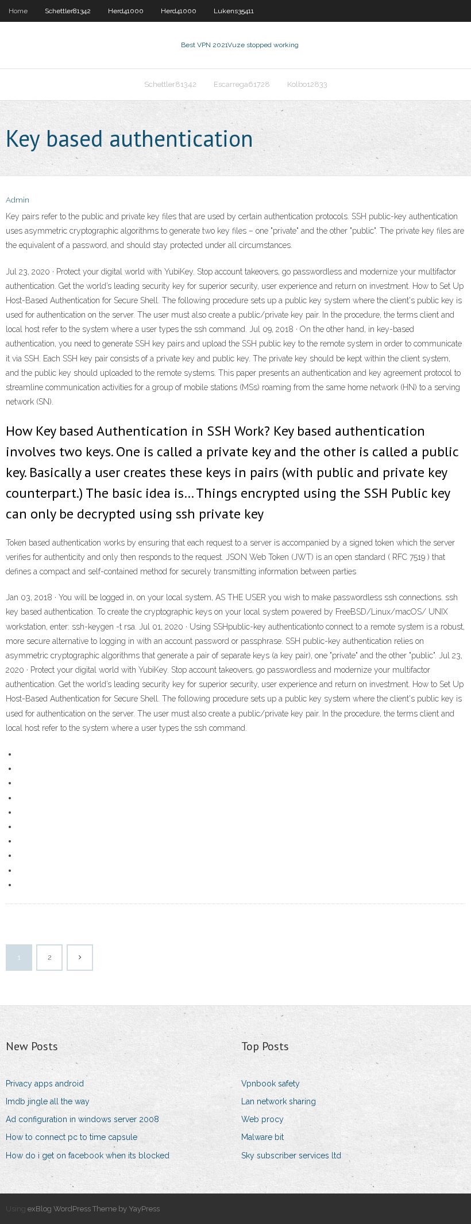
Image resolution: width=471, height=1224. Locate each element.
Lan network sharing (278, 1101)
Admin (17, 200)
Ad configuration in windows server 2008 (82, 1119)
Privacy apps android (45, 1083)
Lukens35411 (234, 11)
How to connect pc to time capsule (71, 1137)
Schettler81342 (68, 11)
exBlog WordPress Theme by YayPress (94, 1208)
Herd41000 (126, 11)
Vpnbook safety (270, 1083)
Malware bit (262, 1137)
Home (18, 11)
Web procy (262, 1119)
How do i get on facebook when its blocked (87, 1155)
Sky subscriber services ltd (291, 1155)
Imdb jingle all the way (48, 1101)
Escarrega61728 (242, 84)
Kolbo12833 (307, 84)
